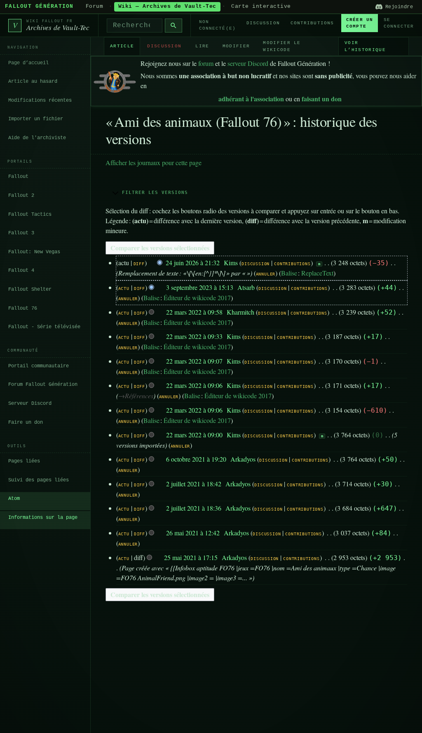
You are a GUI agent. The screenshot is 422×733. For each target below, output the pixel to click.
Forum (94, 6)
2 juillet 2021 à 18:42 (193, 483)
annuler (266, 274)
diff (139, 263)
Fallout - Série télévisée (44, 327)
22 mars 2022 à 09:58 (194, 312)
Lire (202, 46)
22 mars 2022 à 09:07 (194, 361)
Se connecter (399, 23)
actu (123, 288)
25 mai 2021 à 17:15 (191, 557)
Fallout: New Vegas (34, 252)
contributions (292, 263)
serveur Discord (247, 63)
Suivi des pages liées (38, 480)
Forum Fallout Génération (42, 385)
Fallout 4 (21, 270)
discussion (255, 263)
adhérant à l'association (251, 98)
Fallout (18, 177)
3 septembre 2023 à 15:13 (199, 287)
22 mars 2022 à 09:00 (194, 434)
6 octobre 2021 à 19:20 (196, 459)
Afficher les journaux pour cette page (154, 162)
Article (122, 46)
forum (205, 63)
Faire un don (25, 422)
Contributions (312, 23)
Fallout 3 (21, 233)
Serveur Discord (30, 403)
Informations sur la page (42, 518)
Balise (289, 272)
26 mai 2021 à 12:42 (193, 532)
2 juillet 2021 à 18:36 (193, 508)
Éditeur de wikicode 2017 (197, 297)
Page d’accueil (28, 63)
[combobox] (134, 26)
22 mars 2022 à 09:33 (194, 336)
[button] (256, 192)
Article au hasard (32, 81)
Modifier (236, 46)
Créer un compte (359, 23)
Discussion (263, 23)
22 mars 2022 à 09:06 (194, 385)
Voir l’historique (365, 46)
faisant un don (322, 98)
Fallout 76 (22, 308)
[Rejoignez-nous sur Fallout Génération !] (114, 79)
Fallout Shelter (30, 289)
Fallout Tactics (30, 214)
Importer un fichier (35, 119)
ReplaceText (317, 272)
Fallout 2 (21, 195)
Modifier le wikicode (282, 46)
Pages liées (24, 461)
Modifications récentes (40, 100)
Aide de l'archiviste (37, 138)
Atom (14, 499)
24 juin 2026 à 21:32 (193, 262)
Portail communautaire (38, 366)
